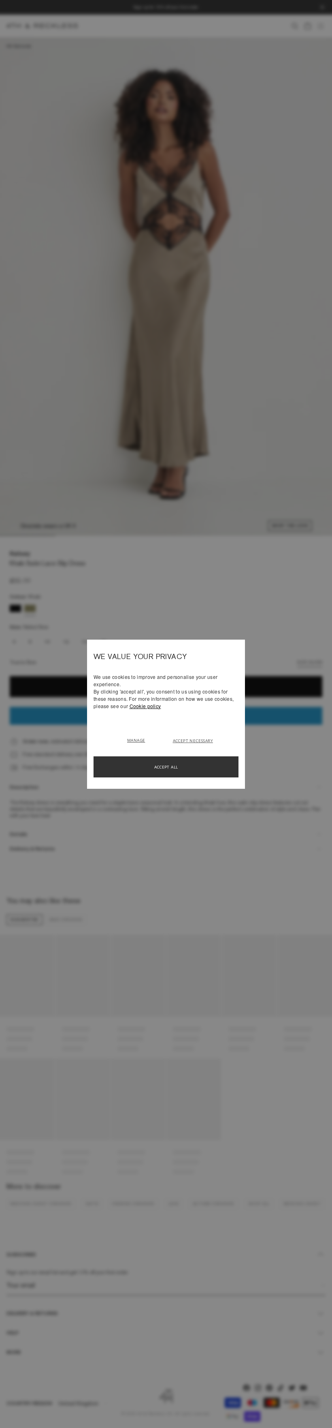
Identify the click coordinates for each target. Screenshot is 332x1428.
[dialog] (166, 714)
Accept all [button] (166, 767)
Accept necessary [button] (193, 740)
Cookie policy (145, 705)
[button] (139, 739)
